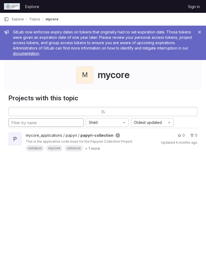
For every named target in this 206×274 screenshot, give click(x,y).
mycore (52, 19)
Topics (34, 19)
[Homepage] (12, 6)
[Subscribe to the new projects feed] (103, 112)
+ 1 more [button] (92, 148)
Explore (32, 6)
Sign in (194, 6)
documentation (26, 53)
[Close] (199, 32)
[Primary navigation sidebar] (6, 19)
